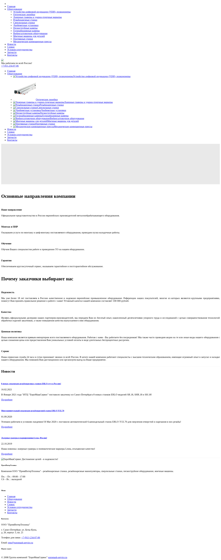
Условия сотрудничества (19, 49)
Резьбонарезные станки (25, 20)
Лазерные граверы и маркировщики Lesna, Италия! (24, 438)
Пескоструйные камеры (25, 28)
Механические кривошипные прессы (32, 41)
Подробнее (6, 399)
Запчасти (12, 52)
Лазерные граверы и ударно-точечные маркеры (37, 17)
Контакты (12, 55)
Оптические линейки (24, 14)
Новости (11, 44)
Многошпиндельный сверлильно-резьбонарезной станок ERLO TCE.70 (32, 411)
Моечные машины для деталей (29, 36)
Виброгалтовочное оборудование (30, 33)
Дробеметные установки (25, 25)
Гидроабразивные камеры (26, 30)
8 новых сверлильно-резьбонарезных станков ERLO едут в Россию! (31, 383)
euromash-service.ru (57, 557)
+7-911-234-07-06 (10, 66)
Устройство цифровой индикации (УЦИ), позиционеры (42, 12)
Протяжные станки (23, 39)
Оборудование (14, 9)
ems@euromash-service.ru (20, 542)
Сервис (11, 47)
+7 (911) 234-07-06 (30, 537)
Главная (11, 6)
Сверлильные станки (24, 22)
